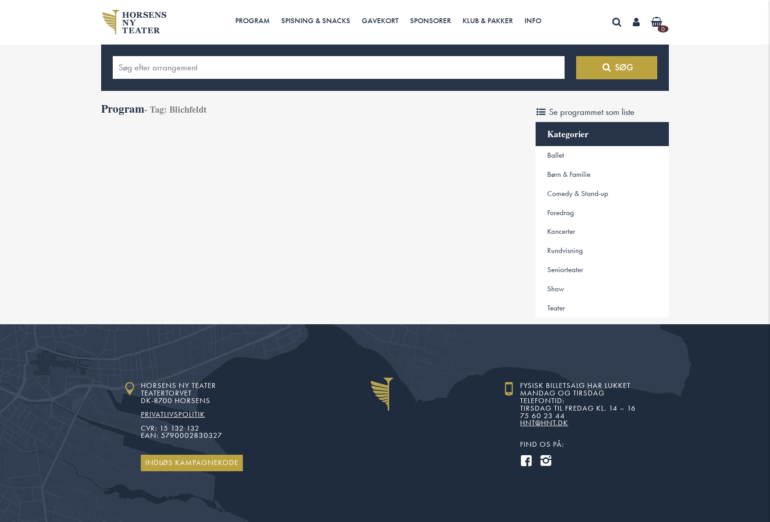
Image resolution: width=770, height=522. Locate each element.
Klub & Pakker (488, 20)
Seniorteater (565, 269)
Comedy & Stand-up (577, 193)
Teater (556, 308)
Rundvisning (565, 250)
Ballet (555, 155)
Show (555, 289)
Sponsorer (430, 20)
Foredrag (560, 212)
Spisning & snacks (315, 20)
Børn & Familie (568, 174)
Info (532, 20)
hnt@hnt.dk (544, 423)
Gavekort (380, 20)
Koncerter (561, 231)
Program (252, 20)
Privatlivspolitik (173, 414)
